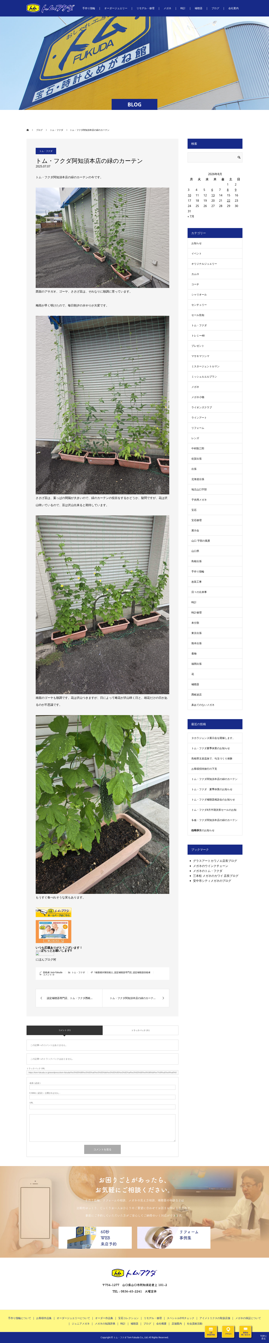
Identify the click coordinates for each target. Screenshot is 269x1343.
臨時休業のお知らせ (202, 830)
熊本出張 (196, 643)
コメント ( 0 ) (64, 1030)
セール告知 (197, 315)
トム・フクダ (46, 151)
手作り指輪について (19, 1318)
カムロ (195, 274)
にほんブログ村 (46, 959)
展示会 (195, 530)
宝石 (194, 510)
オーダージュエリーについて (73, 1318)
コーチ (195, 284)
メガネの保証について (248, 1318)
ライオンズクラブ (201, 407)
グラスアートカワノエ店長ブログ (215, 861)
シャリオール (199, 294)
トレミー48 (198, 335)
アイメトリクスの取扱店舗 (214, 1318)
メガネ (195, 387)
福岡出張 (196, 663)
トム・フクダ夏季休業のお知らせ (210, 748)
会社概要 (161, 1323)
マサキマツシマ (200, 356)
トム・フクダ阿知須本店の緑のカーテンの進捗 (214, 825)
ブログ (147, 1323)
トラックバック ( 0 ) (140, 1030)
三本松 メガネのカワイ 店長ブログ (215, 876)
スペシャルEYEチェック (180, 1318)
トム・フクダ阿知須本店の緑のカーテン (214, 779)
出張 (194, 469)
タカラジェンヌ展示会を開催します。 (213, 738)
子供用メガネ (199, 499)
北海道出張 (197, 479)
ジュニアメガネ (81, 1323)
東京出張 (196, 633)
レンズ (195, 438)
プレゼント (197, 345)
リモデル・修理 (153, 1318)
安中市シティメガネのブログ (212, 881)
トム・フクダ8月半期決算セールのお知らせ (213, 815)
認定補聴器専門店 (123, 972)
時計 (194, 602)
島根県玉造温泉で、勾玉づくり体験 (211, 758)
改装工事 (196, 581)
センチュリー (199, 304)
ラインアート (199, 417)
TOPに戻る (263, 1337)
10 (189, 195)
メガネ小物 (197, 397)
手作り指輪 (197, 571)
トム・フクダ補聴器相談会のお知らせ (213, 799)
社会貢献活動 (194, 1323)
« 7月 (191, 216)
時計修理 (196, 612)
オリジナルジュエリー (204, 263)
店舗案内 (177, 1323)
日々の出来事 (199, 592)
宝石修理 (196, 520)
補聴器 (195, 684)
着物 (194, 653)
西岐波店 (196, 694)
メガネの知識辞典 (105, 1323)
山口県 (195, 551)
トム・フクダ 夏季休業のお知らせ (211, 789)
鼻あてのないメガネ (202, 704)
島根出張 (196, 561)
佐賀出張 (196, 458)
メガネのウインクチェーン (210, 866)
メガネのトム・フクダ (207, 871)
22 (228, 201)
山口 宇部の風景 (200, 540)
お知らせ (196, 243)
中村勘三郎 (197, 448)
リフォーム (197, 428)
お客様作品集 (44, 1318)
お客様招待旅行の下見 (204, 768)
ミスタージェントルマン (205, 366)
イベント (196, 253)
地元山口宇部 (199, 489)
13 (213, 195)
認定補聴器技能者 (141, 972)
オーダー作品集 (104, 1318)
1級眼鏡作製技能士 (103, 972)
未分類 (195, 622)
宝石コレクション (128, 1318)
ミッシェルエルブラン (204, 376)
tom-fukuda (56, 972)
